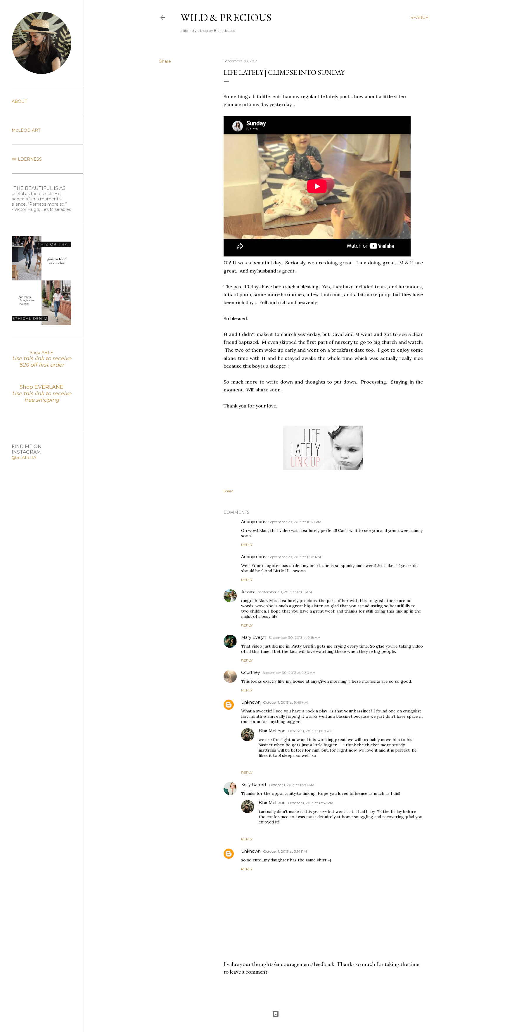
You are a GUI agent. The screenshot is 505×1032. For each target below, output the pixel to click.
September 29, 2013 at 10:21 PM (294, 522)
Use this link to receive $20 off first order (41, 361)
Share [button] (165, 61)
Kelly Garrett (254, 784)
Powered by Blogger (298, 1014)
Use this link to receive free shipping (41, 396)
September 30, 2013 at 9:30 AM (289, 672)
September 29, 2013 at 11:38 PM (294, 557)
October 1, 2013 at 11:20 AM (291, 785)
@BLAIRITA (24, 457)
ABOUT (19, 101)
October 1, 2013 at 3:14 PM (285, 851)
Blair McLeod (272, 730)
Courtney (250, 672)
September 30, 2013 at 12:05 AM (285, 592)
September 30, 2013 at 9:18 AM (295, 637)
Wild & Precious (225, 17)
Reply (246, 544)
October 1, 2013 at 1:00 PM (310, 731)
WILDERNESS (27, 159)
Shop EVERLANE (41, 387)
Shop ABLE (41, 352)
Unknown (251, 702)
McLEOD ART (26, 130)
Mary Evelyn (253, 637)
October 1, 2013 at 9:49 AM (285, 702)
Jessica (248, 591)
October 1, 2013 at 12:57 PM (310, 803)
